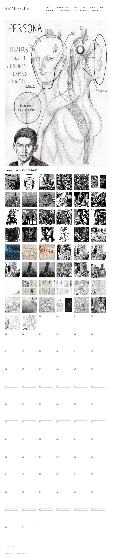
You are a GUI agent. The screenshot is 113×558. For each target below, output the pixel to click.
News (75, 7)
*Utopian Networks (64, 10)
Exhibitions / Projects (62, 7)
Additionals (94, 10)
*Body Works (50, 10)
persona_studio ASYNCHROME (21, 170)
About (47, 7)
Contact (92, 7)
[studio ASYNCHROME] (21, 9)
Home (102, 7)
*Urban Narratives (80, 10)
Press (84, 7)
